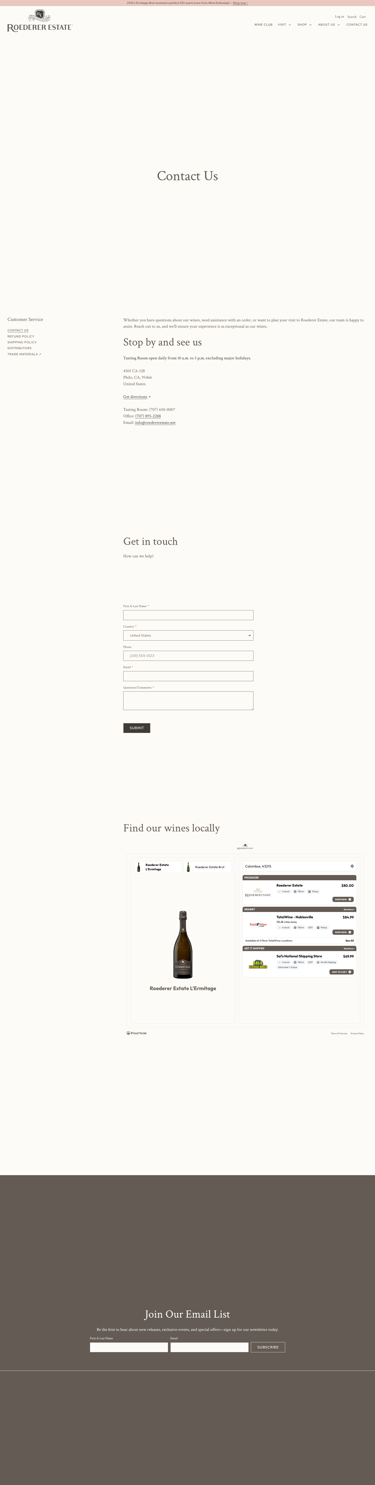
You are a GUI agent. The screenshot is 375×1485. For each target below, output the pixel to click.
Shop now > (240, 3)
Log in (339, 16)
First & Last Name (134, 606)
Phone (127, 647)
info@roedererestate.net (155, 422)
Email (127, 667)
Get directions (136, 397)
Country (128, 627)
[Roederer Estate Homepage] (40, 21)
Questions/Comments (137, 688)
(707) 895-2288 (148, 416)
